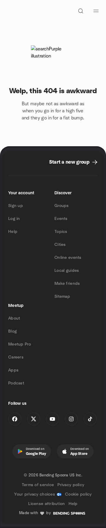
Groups (61, 206)
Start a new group (69, 162)
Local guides (66, 271)
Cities (60, 245)
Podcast (16, 383)
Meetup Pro (19, 344)
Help (12, 232)
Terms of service (38, 485)
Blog (12, 331)
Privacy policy (70, 485)
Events (61, 219)
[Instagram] (71, 418)
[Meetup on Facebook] (14, 418)
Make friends (67, 284)
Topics (60, 232)
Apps (13, 370)
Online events (68, 258)
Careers (16, 357)
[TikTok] (90, 418)
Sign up (15, 206)
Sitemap (62, 297)
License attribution (46, 504)
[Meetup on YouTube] (52, 418)
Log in (14, 219)
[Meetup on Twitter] (33, 418)
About (14, 318)
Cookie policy (78, 494)
